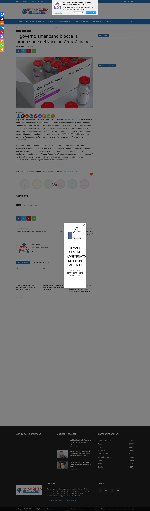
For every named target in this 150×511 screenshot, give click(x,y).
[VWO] (63, 13)
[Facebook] (2, 14)
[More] (2, 49)
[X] (2, 19)
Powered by (57, 13)
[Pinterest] (2, 32)
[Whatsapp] (2, 45)
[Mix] (2, 41)
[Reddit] (2, 23)
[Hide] (1, 54)
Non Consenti (78, 13)
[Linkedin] (2, 27)
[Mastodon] (2, 36)
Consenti (91, 13)
